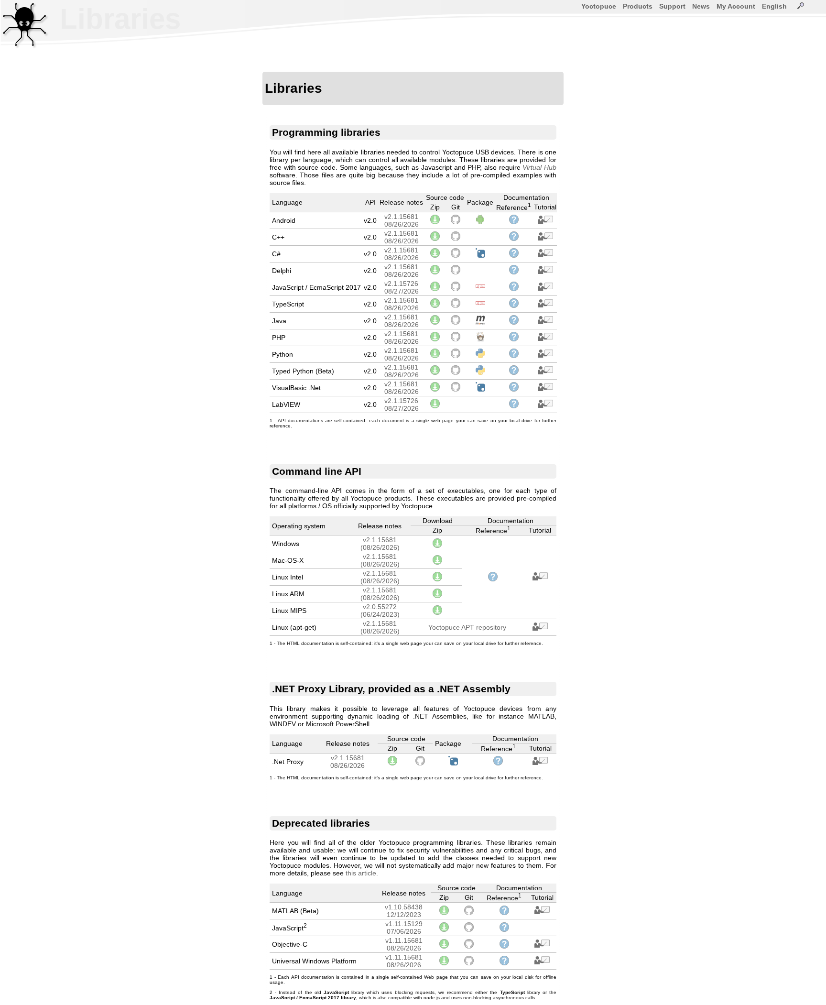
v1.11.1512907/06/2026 (404, 927)
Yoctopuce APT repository (467, 627)
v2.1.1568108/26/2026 (401, 220)
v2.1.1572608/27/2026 (401, 287)
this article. (362, 873)
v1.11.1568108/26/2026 (404, 944)
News (701, 6)
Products (637, 6)
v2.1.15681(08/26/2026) (380, 543)
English (774, 6)
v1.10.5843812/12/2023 (404, 910)
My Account (736, 6)
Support (672, 6)
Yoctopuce (598, 6)
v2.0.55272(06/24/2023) (380, 610)
